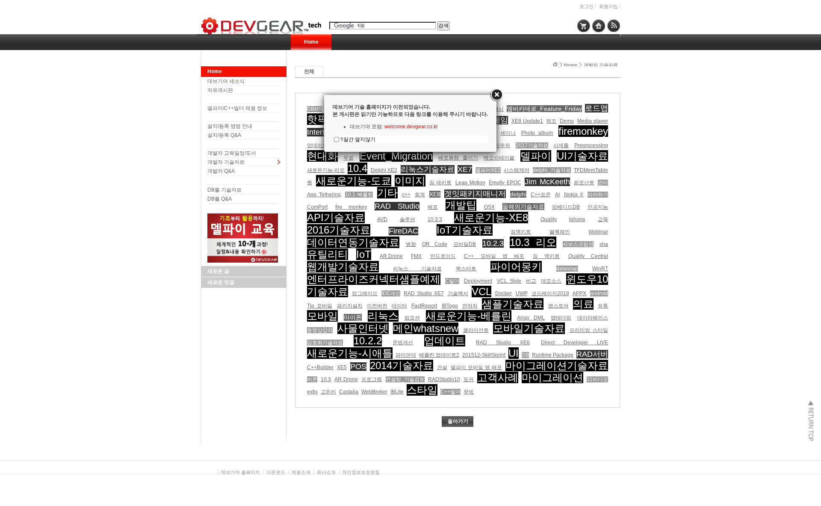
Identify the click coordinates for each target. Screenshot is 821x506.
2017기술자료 (532, 145)
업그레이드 (365, 293)
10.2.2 (368, 340)
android (599, 293)
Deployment (478, 281)
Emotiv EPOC (505, 183)
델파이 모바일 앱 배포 (476, 367)
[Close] (496, 95)
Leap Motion (470, 183)
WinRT (600, 269)
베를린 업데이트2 (439, 355)
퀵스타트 (466, 269)
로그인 (586, 6)
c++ (406, 195)
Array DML (531, 318)
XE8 (434, 194)
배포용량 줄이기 (458, 158)
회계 (420, 195)
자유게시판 (220, 90)
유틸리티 (327, 254)
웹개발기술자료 (343, 266)
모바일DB (464, 244)
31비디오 (597, 379)
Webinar (598, 232)
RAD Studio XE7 (424, 293)
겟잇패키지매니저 (475, 193)
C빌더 (452, 281)
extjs (312, 392)
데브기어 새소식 (226, 81)
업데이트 (444, 340)
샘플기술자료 (512, 304)
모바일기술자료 (529, 328)
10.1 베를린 (359, 195)
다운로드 (275, 472)
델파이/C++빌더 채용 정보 (237, 108)
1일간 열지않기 (357, 139)
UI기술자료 (582, 156)
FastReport (424, 306)
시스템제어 (516, 170)
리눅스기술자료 (428, 169)
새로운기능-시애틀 (350, 353)
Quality (548, 219)
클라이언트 (476, 330)
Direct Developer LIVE (574, 343)
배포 (433, 207)
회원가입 (608, 6)
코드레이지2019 (550, 293)
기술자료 (327, 291)
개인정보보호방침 (361, 472)
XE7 (465, 169)
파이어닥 (406, 355)
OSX (489, 207)
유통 (603, 306)
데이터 (399, 306)
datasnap (567, 269)
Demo (567, 121)
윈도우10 (587, 279)
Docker (503, 293)
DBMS (314, 109)
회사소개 (326, 472)
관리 (603, 183)
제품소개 (301, 472)
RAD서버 (592, 354)
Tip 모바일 (319, 306)
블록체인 (559, 232)
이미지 (410, 180)
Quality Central (588, 256)
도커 (469, 379)
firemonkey (583, 131)
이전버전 (377, 306)
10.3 (326, 379)
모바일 (322, 316)
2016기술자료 (338, 230)
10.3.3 (435, 219)
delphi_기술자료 (552, 170)
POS (358, 366)
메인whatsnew (425, 328)
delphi (518, 194)
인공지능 (598, 207)
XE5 (342, 367)
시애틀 (561, 145)
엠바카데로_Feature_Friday (544, 108)
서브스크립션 (578, 244)
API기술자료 (336, 217)
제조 (551, 121)
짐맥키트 (521, 232)
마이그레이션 (552, 377)
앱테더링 (561, 318)
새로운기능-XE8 (491, 217)
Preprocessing (591, 145)
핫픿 (469, 392)
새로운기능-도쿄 (353, 180)
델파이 (535, 156)
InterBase (323, 132)
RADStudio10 (444, 379)
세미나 (508, 133)
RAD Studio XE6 (503, 343)
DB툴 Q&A (219, 199)
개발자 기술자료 (226, 162)
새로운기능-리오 (326, 170)
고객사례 (497, 377)
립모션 (412, 318)
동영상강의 (320, 330)
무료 (348, 158)
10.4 (357, 168)
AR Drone (346, 379)
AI (557, 195)
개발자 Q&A (221, 171)
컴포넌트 (584, 183)
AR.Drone (391, 256)
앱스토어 (558, 306)
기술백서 (458, 293)
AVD (382, 219)
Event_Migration (396, 156)
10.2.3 (493, 243)
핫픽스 (322, 119)
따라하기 (598, 195)
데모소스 (551, 281)
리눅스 (383, 316)
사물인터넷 (363, 328)
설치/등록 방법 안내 (229, 126)
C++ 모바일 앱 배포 (494, 256)
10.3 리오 (533, 242)
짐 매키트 (440, 183)
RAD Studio (397, 206)
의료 (583, 304)
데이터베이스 (592, 318)
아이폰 (353, 317)
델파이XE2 (488, 170)
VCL (481, 291)
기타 (387, 192)
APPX (579, 293)
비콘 (312, 379)
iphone (577, 219)
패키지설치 (350, 306)
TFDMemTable (591, 170)
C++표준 (541, 195)
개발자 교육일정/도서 (231, 153)
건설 (442, 367)
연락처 (470, 306)
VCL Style (509, 281)
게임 (500, 120)
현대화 (322, 156)
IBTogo (450, 306)
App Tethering (324, 195)
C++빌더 (450, 392)
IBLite (397, 392)
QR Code (434, 244)
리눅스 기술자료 (417, 269)
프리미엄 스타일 (589, 330)
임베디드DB (566, 207)
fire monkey (351, 207)
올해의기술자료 (523, 206)
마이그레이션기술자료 (556, 365)
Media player (592, 121)
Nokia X (574, 195)
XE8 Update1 (527, 121)
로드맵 (596, 108)
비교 (531, 281)
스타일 (422, 390)
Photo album (537, 133)
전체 (309, 71)
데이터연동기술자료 (353, 242)
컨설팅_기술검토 (405, 379)
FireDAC (403, 231)
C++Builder (320, 367)
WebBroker (374, 392)
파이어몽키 (516, 266)
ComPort (317, 207)
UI (513, 353)
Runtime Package (552, 355)
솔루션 (407, 219)
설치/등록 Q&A (224, 135)
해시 (498, 109)
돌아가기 (458, 421)
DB (525, 355)
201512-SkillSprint (483, 355)
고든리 (328, 392)
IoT (363, 254)
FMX (416, 256)
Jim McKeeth (547, 182)
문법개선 (403, 343)
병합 (411, 244)
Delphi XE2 (384, 170)
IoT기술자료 (465, 230)
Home (311, 42)
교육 (603, 219)
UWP (522, 293)
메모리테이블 (499, 158)
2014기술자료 (401, 365)
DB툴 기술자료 (224, 190)
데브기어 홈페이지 (240, 472)
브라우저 (500, 145)
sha (604, 244)
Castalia (348, 392)
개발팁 (461, 205)
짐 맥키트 (546, 256)
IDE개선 (390, 293)
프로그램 (371, 379)
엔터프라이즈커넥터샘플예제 (373, 279)
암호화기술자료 (325, 343)
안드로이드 (443, 256)
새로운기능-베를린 (468, 316)
